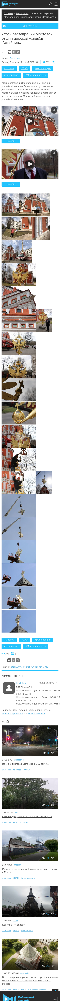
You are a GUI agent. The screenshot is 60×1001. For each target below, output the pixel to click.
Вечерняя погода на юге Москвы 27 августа (25, 763)
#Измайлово (11, 75)
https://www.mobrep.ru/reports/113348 (29, 666)
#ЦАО (16, 878)
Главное (8, 13)
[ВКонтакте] (9, 52)
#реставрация (43, 68)
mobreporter (24, 973)
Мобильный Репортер (10, 4)
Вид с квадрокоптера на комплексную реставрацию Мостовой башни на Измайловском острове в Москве (30, 980)
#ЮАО (27, 769)
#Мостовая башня (36, 75)
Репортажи (22, 13)
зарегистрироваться (12, 713)
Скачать (11, 141)
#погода (17, 769)
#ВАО (24, 68)
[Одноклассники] (14, 52)
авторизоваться (36, 713)
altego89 (18, 865)
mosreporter (19, 760)
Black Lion (15, 58)
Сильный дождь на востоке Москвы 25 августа (27, 816)
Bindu (16, 812)
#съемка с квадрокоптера (33, 989)
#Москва (9, 68)
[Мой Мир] (18, 52)
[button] (30, 121)
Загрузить (30, 26)
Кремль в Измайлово (13, 924)
